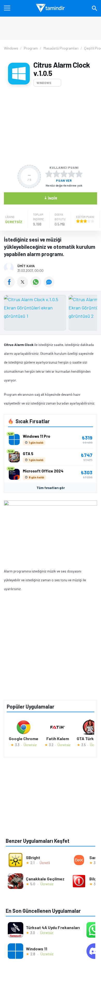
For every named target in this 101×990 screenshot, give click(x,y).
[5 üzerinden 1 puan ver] (49, 174)
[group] (50, 314)
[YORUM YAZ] (50, 285)
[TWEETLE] (23, 285)
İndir (50, 197)
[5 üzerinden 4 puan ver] (71, 174)
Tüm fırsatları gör (51, 488)
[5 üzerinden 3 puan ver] (64, 174)
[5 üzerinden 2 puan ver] (56, 174)
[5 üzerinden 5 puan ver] (79, 174)
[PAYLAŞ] (10, 285)
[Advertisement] (50, 125)
